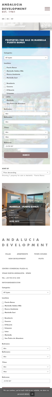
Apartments (22, 254)
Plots (41, 258)
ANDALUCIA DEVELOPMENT (25, 242)
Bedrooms (8, 109)
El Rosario (10, 90)
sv (12, 19)
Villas (8, 254)
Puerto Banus (12, 67)
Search (29, 19)
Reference (7, 142)
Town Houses (40, 254)
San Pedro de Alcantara (16, 103)
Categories (8, 53)
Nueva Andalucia (13, 74)
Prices (6, 127)
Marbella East (12, 78)
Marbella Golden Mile (15, 71)
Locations (7, 63)
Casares (10, 86)
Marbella (10, 100)
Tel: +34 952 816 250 (11, 278)
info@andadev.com (11, 282)
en (3, 19)
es (8, 19)
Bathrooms (8, 117)
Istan (9, 97)
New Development (17, 258)
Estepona (10, 93)
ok (32, 394)
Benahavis (11, 83)
